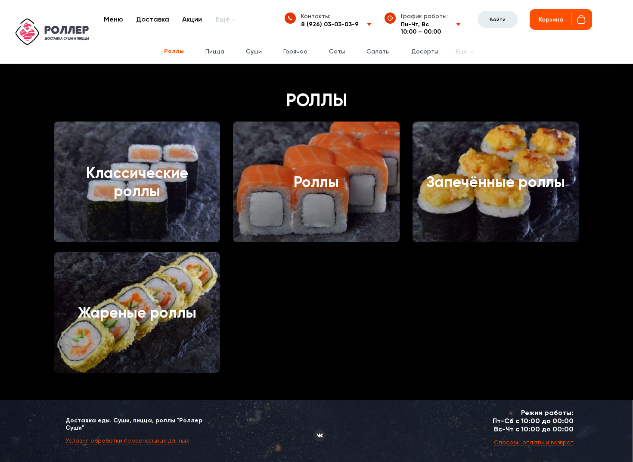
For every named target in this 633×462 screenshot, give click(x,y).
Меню (113, 19)
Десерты (424, 51)
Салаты (378, 51)
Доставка (152, 19)
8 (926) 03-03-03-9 (330, 24)
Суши (254, 51)
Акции (192, 19)
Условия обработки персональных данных (127, 440)
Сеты (337, 51)
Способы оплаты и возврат (534, 442)
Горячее (295, 51)
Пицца (214, 51)
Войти (498, 19)
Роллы (174, 51)
